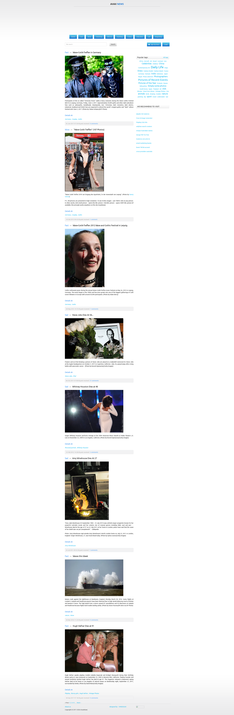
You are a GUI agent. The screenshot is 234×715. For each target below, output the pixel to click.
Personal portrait (70, 447)
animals (141, 94)
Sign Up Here (155, 44)
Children (155, 64)
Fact (67, 52)
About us (68, 707)
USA (164, 89)
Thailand (156, 89)
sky (145, 97)
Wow (67, 130)
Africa (141, 61)
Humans (147, 74)
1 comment (93, 219)
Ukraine (139, 91)
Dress (140, 71)
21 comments (94, 380)
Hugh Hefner (83, 693)
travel (154, 97)
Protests (160, 83)
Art (151, 61)
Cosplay (74, 119)
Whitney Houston (82, 447)
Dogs (166, 68)
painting (140, 97)
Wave (72, 615)
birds (147, 94)
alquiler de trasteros (142, 114)
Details (68, 115)
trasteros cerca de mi (143, 139)
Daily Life (157, 67)
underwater (161, 97)
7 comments (94, 309)
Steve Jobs (68, 376)
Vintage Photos (94, 693)
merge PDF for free (142, 135)
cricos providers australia (144, 151)
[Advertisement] (117, 20)
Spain (150, 89)
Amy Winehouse (70, 545)
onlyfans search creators (144, 126)
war (167, 97)
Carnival (160, 61)
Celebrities (147, 63)
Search (113, 44)
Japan (166, 74)
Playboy (67, 693)
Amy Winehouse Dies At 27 (84, 458)
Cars (165, 61)
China (161, 63)
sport (149, 96)
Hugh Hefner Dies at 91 (83, 626)
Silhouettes (143, 86)
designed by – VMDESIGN (118, 707)
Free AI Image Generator (144, 118)
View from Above (148, 91)
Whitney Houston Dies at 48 (85, 387)
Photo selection (148, 76)
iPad (74, 376)
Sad (66, 315)
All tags (165, 57)
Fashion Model (148, 71)
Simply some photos (157, 86)
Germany (68, 119)
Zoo (167, 91)
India (153, 74)
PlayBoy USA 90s (141, 122)
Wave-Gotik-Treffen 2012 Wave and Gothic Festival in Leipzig (100, 225)
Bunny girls (74, 693)
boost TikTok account (143, 147)
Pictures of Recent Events (153, 79)
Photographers (161, 76)
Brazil (155, 61)
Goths (80, 119)
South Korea (144, 89)
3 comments (94, 452)
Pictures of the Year (147, 83)
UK (160, 89)
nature (67, 615)
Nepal (140, 76)
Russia (165, 83)
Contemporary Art (144, 68)
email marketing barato (143, 143)
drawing (152, 94)
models (158, 94)
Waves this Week (80, 556)
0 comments (94, 123)
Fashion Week (158, 71)
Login (166, 44)
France (166, 71)
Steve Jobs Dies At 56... (82, 315)
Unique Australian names (144, 130)
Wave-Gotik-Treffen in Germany (87, 52)
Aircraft (146, 61)
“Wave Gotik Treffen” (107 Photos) (89, 130)
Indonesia (160, 74)
